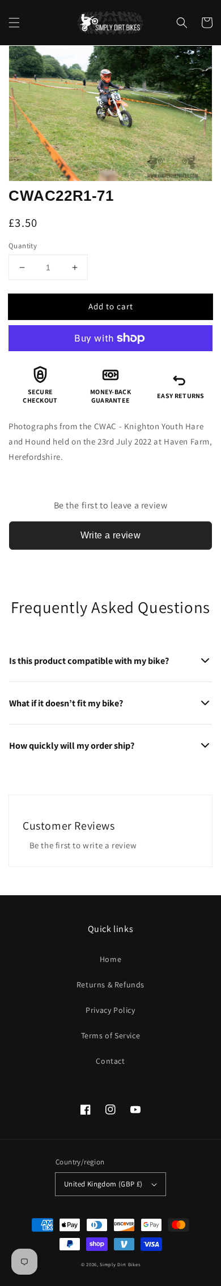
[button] (14, 22)
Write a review (110, 535)
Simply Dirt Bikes (120, 1264)
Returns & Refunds (110, 984)
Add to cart (110, 306)
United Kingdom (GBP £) (103, 1184)
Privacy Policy (110, 1010)
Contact (110, 1061)
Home (110, 959)
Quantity (22, 246)
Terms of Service (111, 1035)
